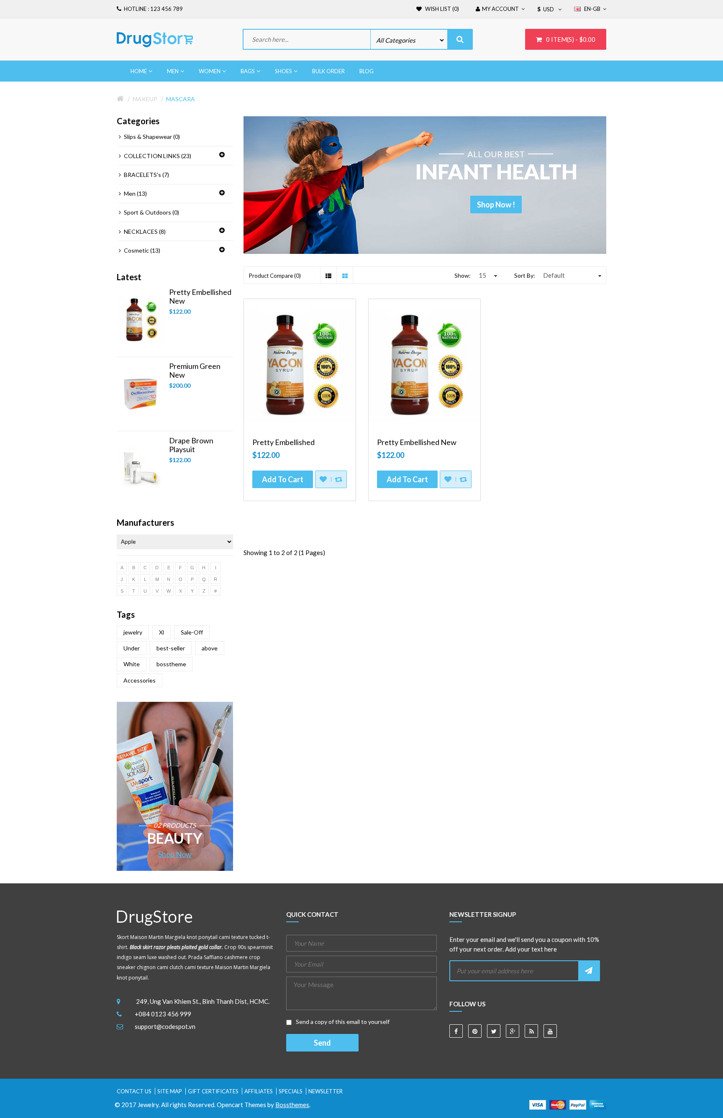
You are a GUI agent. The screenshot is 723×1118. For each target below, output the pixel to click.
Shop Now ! (496, 204)
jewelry (132, 632)
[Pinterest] (475, 1031)
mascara (180, 98)
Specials (291, 1091)
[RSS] (531, 1031)
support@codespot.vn (165, 1026)
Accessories (139, 680)
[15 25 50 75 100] (487, 275)
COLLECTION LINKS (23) (157, 155)
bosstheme (171, 664)
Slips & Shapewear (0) (152, 136)
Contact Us (134, 1091)
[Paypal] (577, 1104)
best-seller (170, 648)
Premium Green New (194, 370)
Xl (161, 632)
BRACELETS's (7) (146, 174)
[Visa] (537, 1104)
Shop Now (175, 854)
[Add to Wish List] (323, 479)
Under (131, 648)
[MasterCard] (557, 1104)
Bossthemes (292, 1104)
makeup (145, 98)
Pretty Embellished (283, 442)
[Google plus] (512, 1031)
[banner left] (175, 786)
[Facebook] (456, 1031)
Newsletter (325, 1091)
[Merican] (598, 1104)
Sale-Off (192, 632)
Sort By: (524, 275)
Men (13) (135, 193)
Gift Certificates (213, 1091)
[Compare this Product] (338, 479)
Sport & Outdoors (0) (151, 212)
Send (322, 1042)
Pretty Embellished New (200, 296)
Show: (462, 275)
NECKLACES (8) (145, 231)
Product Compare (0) (275, 275)
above (210, 648)
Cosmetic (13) (142, 250)
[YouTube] (550, 1031)
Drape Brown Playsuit (191, 445)
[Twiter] (493, 1031)
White (131, 664)
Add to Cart (282, 479)
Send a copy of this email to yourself (342, 1021)
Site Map (169, 1091)
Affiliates (258, 1091)
